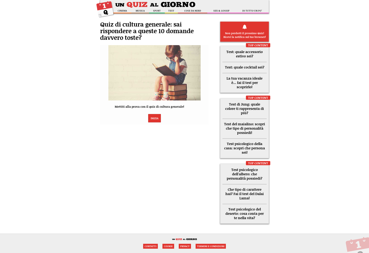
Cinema (122, 10)
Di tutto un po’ (252, 10)
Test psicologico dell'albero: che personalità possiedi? (244, 174)
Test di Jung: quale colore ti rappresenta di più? (244, 108)
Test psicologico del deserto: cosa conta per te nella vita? (244, 213)
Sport (157, 10)
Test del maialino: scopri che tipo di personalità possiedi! (244, 128)
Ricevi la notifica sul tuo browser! (244, 35)
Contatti (150, 246)
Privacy (185, 246)
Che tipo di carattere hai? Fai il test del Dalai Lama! (244, 193)
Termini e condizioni (210, 246)
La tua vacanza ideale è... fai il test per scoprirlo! (244, 82)
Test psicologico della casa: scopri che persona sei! (244, 148)
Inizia (154, 118)
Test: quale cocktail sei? (244, 67)
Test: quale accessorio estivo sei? (244, 53)
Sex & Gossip (221, 10)
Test (171, 10)
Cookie (168, 246)
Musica (140, 10)
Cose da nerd (192, 10)
